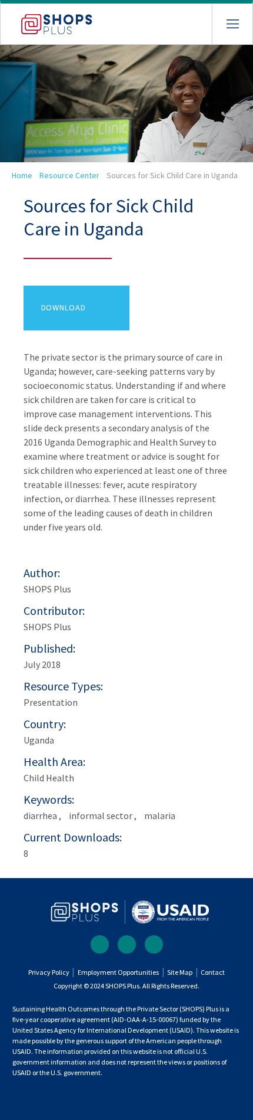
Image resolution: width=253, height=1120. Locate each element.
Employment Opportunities (118, 972)
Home (22, 175)
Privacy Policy (48, 972)
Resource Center (69, 175)
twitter (127, 944)
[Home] (46, 19)
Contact (213, 972)
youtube (154, 944)
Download (63, 307)
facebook (100, 944)
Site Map (179, 972)
